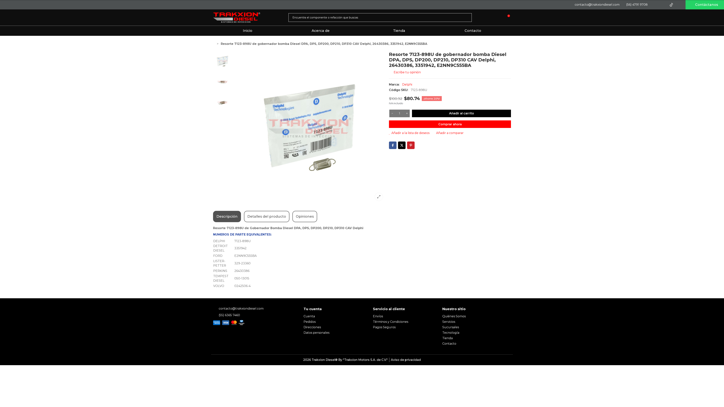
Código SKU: (398, 90)
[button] (705, 4)
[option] (309, 127)
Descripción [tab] (227, 216)
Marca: (394, 84)
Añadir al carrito (461, 113)
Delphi (407, 84)
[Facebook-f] (654, 4)
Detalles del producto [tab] (266, 216)
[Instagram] (663, 4)
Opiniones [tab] (305, 216)
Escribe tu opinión (407, 72)
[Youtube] (680, 4)
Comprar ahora (450, 124)
